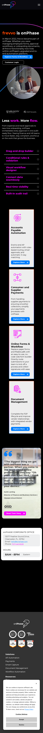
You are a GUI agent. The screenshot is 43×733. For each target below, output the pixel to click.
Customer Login (12, 62)
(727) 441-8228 (18, 544)
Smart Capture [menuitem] (12, 665)
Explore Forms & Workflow (16, 57)
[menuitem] (23, 677)
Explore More (19, 262)
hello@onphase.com (19, 542)
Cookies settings (21, 714)
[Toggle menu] (39, 5)
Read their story (13, 513)
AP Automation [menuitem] (12, 658)
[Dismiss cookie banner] (36, 684)
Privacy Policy (29, 709)
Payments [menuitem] (10, 661)
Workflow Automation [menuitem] (15, 672)
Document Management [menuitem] (17, 668)
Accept (21, 719)
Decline (21, 725)
